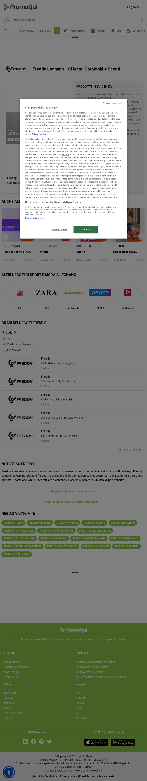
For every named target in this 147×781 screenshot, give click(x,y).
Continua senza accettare (114, 103)
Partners (65, 154)
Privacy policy (39, 134)
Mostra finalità (59, 229)
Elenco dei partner (34, 218)
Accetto (85, 229)
